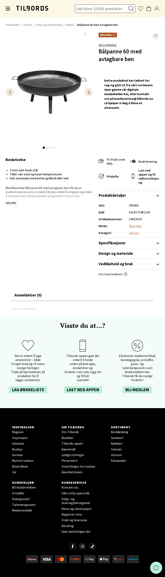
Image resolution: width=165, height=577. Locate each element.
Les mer (11, 202)
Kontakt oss (70, 487)
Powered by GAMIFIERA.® (24, 308)
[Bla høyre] (89, 92)
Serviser (17, 455)
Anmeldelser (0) (28, 295)
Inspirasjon (20, 438)
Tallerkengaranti (24, 505)
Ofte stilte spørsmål (76, 493)
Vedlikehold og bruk (116, 263)
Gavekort (117, 438)
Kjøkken (116, 443)
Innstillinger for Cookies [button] (78, 466)
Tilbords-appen (72, 443)
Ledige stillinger (73, 455)
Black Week (20, 466)
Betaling (68, 526)
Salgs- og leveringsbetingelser (76, 501)
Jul (14, 472)
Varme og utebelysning (49, 25)
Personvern (69, 460)
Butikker (67, 438)
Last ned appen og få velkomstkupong (148, 176)
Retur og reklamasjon (77, 509)
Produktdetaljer (112, 195)
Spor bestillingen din (76, 531)
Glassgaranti (21, 499)
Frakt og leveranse (74, 520)
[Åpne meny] (8, 8)
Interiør (116, 449)
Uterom (27, 25)
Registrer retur (72, 514)
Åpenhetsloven (72, 472)
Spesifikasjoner (112, 242)
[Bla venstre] (10, 92)
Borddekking (119, 432)
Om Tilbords (70, 432)
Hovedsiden (13, 25)
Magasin (18, 432)
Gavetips (18, 443)
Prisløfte (113, 176)
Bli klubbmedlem (24, 487)
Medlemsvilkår (22, 510)
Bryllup (17, 449)
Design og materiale (116, 253)
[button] (155, 36)
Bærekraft (69, 449)
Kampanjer (118, 460)
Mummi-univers (23, 460)
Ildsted (69, 25)
